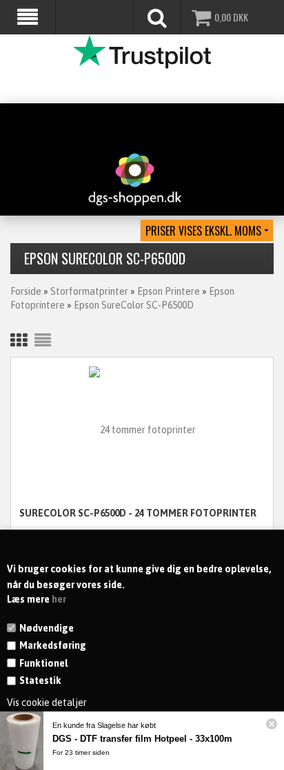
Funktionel (43, 663)
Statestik (40, 680)
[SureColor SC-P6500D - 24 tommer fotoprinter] (142, 430)
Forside (25, 291)
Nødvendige (46, 628)
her (59, 599)
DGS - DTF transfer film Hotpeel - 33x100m (142, 738)
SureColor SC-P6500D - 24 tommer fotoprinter (137, 513)
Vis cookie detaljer (47, 702)
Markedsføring (52, 645)
